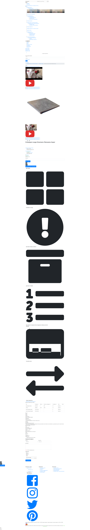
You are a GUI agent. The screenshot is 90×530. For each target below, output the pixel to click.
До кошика (28, 161)
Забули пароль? (27, 59)
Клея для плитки (32, 35)
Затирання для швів (32, 33)
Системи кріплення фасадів (32, 37)
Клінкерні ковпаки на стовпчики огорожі (32, 28)
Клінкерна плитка (29, 7)
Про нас (41, 469)
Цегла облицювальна (30, 15)
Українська (28, 4)
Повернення (42, 468)
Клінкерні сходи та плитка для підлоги (35, 12)
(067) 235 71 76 (30, 469)
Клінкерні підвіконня (30, 26)
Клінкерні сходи (32, 24)
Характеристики (28, 401)
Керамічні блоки (29, 30)
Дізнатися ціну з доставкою (31, 166)
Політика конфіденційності (44, 470)
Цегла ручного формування (33, 19)
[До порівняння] (27, 140)
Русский (28, 3)
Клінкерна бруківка (56, 470)
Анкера (31, 38)
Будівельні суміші (30, 32)
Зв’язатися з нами (42, 471)
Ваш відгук (26, 443)
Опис (31, 401)
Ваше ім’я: (39, 440)
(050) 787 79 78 (30, 471)
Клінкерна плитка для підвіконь (34, 11)
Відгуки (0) (33, 401)
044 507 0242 (27, 49)
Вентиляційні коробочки (33, 39)
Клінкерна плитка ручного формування (35, 10)
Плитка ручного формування (31, 14)
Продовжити (28, 460)
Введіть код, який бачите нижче (27, 454)
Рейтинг (26, 440)
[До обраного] (26, 140)
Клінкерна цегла (32, 18)
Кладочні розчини (32, 34)
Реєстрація (27, 62)
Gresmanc (31, 152)
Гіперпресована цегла (33, 17)
